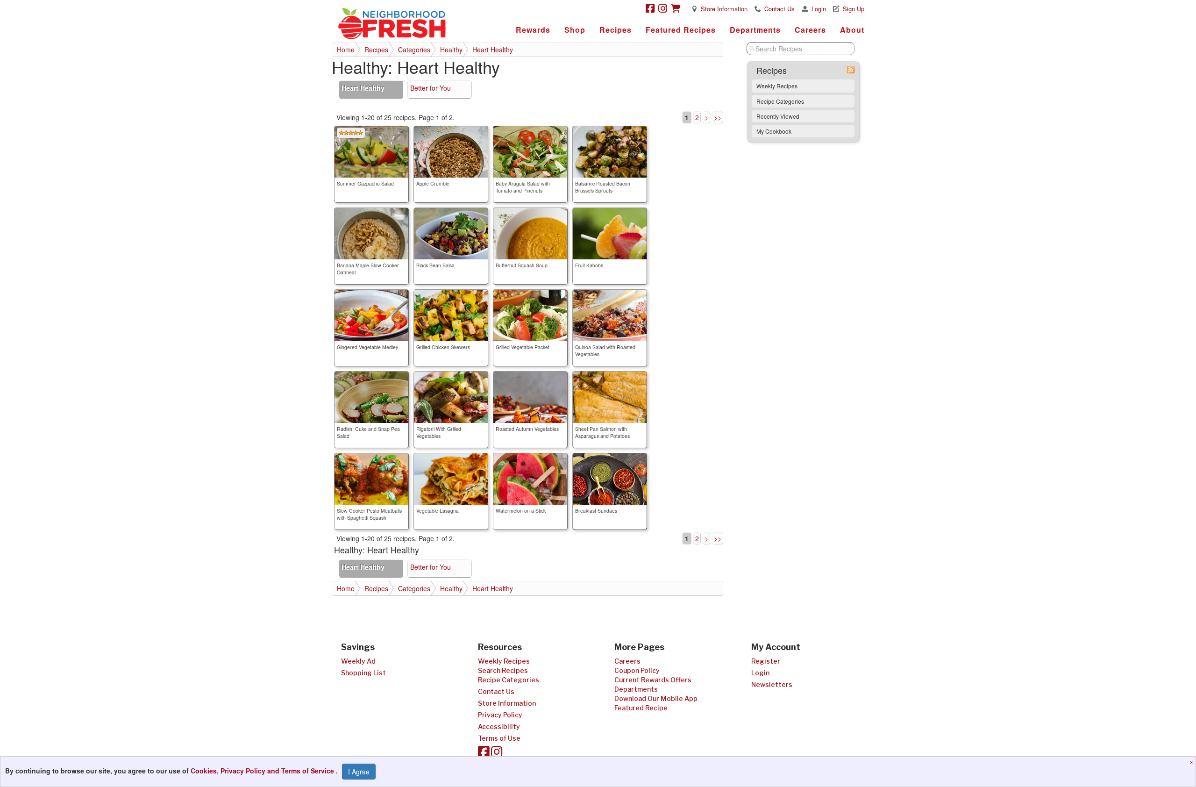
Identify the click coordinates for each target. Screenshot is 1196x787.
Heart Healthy (492, 49)
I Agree (359, 771)
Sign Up (853, 8)
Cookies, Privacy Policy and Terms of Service (263, 770)
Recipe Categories (780, 101)
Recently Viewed (777, 116)
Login (819, 8)
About (852, 29)
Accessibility (499, 726)
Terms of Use (499, 738)
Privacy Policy (500, 715)
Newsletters (771, 684)
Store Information (724, 8)
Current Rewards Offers (652, 680)
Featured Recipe (641, 708)
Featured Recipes (681, 29)
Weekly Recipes (776, 86)
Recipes (615, 29)
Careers (810, 29)
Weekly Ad (358, 661)
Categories (414, 49)
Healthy (451, 49)
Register (765, 661)
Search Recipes (503, 670)
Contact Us (779, 8)
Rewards (533, 29)
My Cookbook (773, 131)
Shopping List (363, 673)
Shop (574, 29)
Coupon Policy (637, 670)
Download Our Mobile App (656, 698)
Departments (755, 29)
